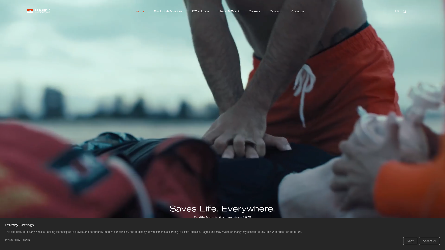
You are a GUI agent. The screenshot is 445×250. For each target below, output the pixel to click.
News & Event (229, 11)
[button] (397, 11)
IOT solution (200, 11)
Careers (254, 11)
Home (140, 11)
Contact (276, 11)
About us (297, 11)
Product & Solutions (168, 11)
